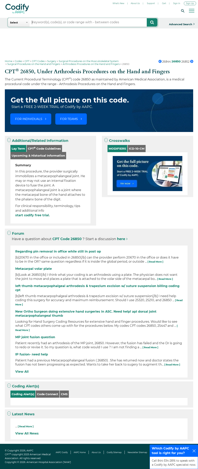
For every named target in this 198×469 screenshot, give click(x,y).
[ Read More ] (155, 261)
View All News (27, 433)
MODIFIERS (117, 148)
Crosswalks (119, 141)
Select (14, 22)
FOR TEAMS (69, 119)
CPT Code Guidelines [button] (44, 148)
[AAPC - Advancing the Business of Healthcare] (17, 9)
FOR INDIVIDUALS (28, 119)
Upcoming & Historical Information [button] (38, 155)
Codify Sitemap (114, 452)
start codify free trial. (32, 215)
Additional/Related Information (40, 141)
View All (22, 371)
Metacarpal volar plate (33, 269)
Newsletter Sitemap (137, 452)
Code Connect (47, 394)
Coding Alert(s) (25, 386)
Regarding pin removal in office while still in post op (58, 251)
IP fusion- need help (31, 354)
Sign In (176, 3)
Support (151, 3)
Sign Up (190, 3)
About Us (135, 3)
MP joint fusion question (35, 337)
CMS (64, 394)
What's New (118, 3)
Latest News (23, 414)
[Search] (182, 10)
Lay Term (18, 148)
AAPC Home (80, 452)
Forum (18, 233)
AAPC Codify (62, 452)
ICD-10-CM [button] (136, 148)
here (121, 239)
